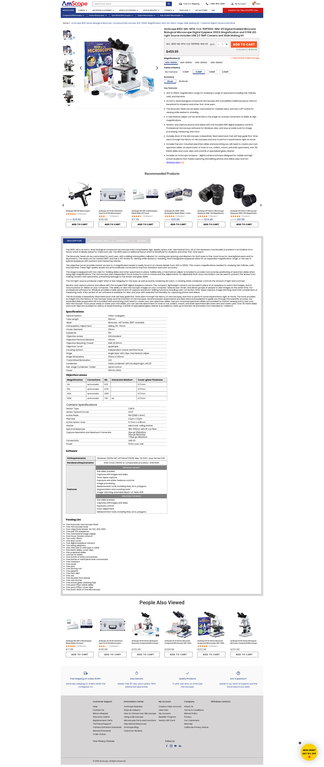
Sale (213, 10)
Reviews (142, 240)
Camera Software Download (107, 727)
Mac (182, 162)
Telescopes (183, 10)
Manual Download (102, 730)
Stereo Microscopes (96, 15)
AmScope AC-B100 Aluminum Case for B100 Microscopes (110, 212)
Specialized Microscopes (121, 15)
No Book (183, 81)
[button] (309, 752)
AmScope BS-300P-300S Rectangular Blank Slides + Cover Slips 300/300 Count (178, 212)
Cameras (81, 10)
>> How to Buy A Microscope (244, 58)
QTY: (212, 44)
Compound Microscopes (72, 15)
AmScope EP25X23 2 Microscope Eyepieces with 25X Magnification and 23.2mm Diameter (244, 212)
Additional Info (99, 240)
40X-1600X (186, 62)
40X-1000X (171, 62)
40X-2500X (216, 62)
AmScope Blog (131, 727)
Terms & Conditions (194, 710)
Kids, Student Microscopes (170, 15)
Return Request (100, 713)
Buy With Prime (201, 10)
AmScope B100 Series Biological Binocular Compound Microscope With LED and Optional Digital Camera (243, 642)
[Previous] (81, 68)
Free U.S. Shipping (191, 4)
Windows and (173, 162)
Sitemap (188, 723)
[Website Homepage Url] (75, 4)
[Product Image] (69, 35)
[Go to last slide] (63, 205)
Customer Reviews (133, 730)
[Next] (157, 68)
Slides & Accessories (127, 10)
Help (95, 706)
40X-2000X (201, 62)
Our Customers (191, 720)
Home (66, 23)
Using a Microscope (133, 716)
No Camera (171, 71)
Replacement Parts (102, 720)
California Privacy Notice (196, 727)
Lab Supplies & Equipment (102, 10)
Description (74, 240)
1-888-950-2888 (217, 4)
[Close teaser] (300, 743)
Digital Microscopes (145, 15)
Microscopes (68, 10)
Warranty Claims (101, 716)
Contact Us (98, 710)
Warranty (123, 240)
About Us (188, 706)
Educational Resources (135, 723)
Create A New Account (170, 706)
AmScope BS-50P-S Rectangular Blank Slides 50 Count (144, 212)
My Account (240, 4)
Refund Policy (190, 713)
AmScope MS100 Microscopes (78, 211)
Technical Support (102, 723)
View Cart (163, 710)
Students (168, 10)
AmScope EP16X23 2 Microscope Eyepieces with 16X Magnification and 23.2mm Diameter (211, 212)
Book (170, 81)
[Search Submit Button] (169, 4)
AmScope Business (133, 706)
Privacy (187, 716)
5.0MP (199, 71)
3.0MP (186, 71)
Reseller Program (167, 716)
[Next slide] (260, 205)
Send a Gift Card (167, 720)
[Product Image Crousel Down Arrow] (69, 105)
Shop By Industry (150, 10)
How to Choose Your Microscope (140, 713)
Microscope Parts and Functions (140, 720)
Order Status (99, 734)
